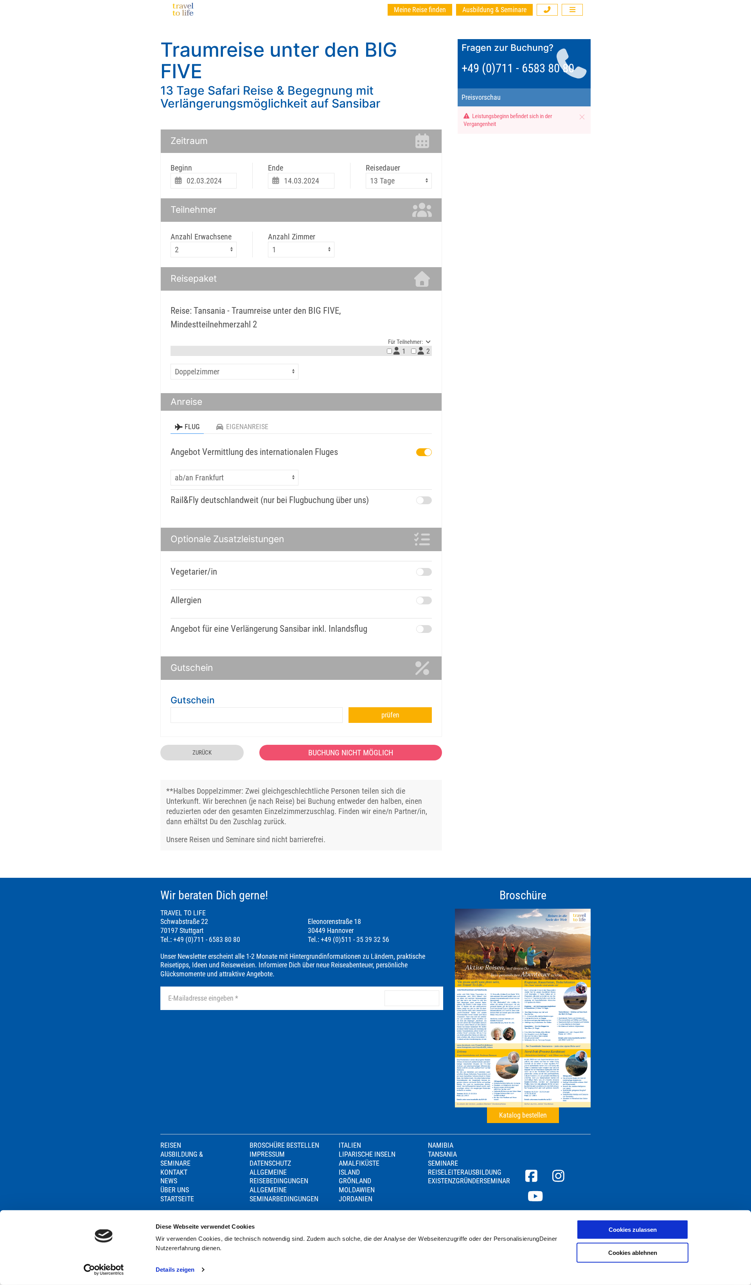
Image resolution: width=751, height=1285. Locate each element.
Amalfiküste (359, 1163)
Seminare (443, 1163)
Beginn (181, 168)
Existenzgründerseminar (469, 1181)
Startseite (177, 1199)
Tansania (442, 1154)
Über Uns (174, 1190)
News (168, 1181)
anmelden (412, 998)
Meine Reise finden (420, 10)
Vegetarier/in (194, 571)
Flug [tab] (192, 427)
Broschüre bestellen (284, 1145)
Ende (275, 168)
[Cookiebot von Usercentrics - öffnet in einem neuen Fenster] (104, 1270)
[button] (547, 10)
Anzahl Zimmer (291, 236)
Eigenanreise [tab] (247, 427)
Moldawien (357, 1190)
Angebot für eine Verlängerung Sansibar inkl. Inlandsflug (269, 629)
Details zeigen (175, 1269)
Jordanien (355, 1199)
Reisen (170, 1145)
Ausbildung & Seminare (494, 10)
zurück (202, 752)
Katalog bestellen (523, 1115)
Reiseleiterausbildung (464, 1172)
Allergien (186, 600)
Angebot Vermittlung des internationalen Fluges (254, 452)
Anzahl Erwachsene (201, 236)
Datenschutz (270, 1163)
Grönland (355, 1181)
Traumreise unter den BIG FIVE (278, 60)
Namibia (440, 1145)
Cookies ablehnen (632, 1252)
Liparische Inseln (367, 1154)
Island (349, 1172)
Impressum (267, 1154)
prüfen (390, 715)
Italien (350, 1145)
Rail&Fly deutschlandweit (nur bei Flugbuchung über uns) (270, 500)
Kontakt (173, 1172)
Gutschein (193, 700)
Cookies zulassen (633, 1229)
